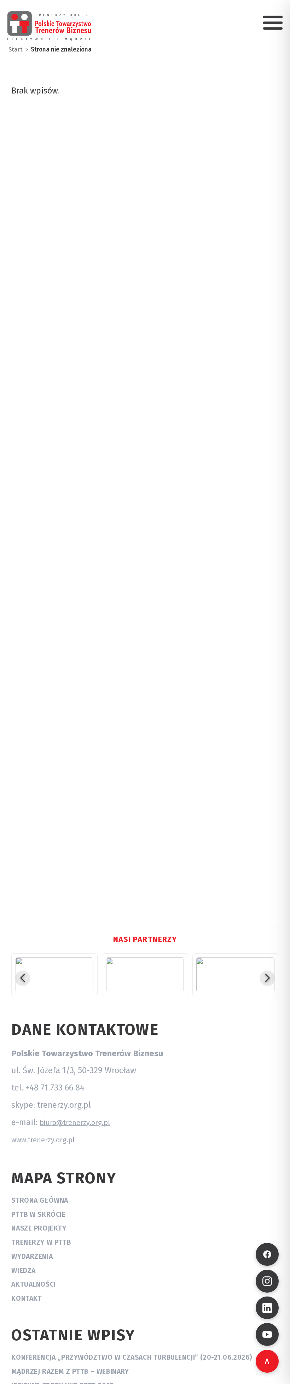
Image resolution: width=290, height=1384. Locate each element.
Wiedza (23, 1271)
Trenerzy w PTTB (41, 1242)
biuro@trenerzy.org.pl (75, 1123)
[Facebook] (267, 1254)
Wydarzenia (32, 1256)
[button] (22, 978)
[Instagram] (267, 1281)
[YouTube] (267, 1334)
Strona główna (39, 1200)
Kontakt (26, 1298)
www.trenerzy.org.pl (43, 1140)
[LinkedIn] (267, 1308)
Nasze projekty (38, 1228)
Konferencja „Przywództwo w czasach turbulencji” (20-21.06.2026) (131, 1357)
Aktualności (33, 1284)
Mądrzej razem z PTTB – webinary (70, 1371)
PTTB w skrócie (38, 1214)
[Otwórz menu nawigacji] (272, 22)
